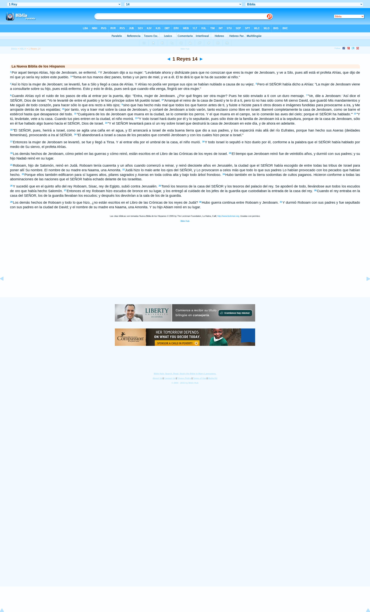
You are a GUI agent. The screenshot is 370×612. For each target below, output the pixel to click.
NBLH (23, 48)
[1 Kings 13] (5, 287)
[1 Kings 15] (365, 287)
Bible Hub (185, 221)
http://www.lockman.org (228, 216)
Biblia (14, 48)
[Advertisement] (185, 273)
